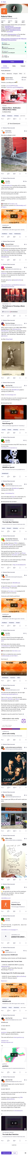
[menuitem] (14, 668)
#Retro (20, 73)
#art (19, 553)
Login (14, 1153)
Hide (24, 138)
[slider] (14, 671)
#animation (15, 554)
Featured (23, 66)
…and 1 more (22, 1007)
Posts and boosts (5, 70)
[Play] (3, 673)
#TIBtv (15, 543)
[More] (26, 119)
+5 (24, 73)
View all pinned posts (15, 123)
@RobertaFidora (5, 966)
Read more (4, 981)
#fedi (16, 553)
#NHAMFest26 (9, 545)
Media (14, 66)
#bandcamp (9, 73)
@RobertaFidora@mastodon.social (8, 18)
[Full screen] (25, 673)
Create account (6, 1153)
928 (2, 22)
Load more (14, 1145)
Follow (12, 61)
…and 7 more (21, 528)
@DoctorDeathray (21, 976)
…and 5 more (22, 115)
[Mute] (6, 673)
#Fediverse (4, 273)
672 (9, 22)
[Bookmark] (20, 119)
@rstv (11, 969)
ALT (25, 170)
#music (24, 553)
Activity (5, 66)
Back (4, 2)
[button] (14, 668)
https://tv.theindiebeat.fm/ (19, 564)
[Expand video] (22, 673)
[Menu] (25, 61)
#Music (3, 73)
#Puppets (15, 73)
